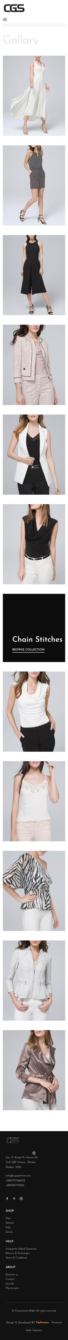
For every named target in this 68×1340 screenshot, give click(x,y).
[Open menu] (5, 19)
